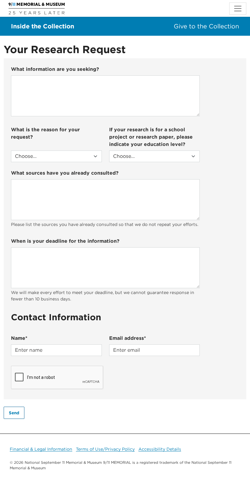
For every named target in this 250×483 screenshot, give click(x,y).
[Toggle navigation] (237, 8)
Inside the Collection (42, 26)
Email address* (127, 338)
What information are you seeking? (55, 69)
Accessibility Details (159, 449)
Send (14, 412)
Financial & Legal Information (41, 449)
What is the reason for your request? (45, 133)
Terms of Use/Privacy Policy (105, 449)
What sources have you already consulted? (65, 173)
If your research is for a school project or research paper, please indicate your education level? (151, 137)
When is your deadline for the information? (65, 241)
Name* (19, 338)
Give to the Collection (206, 26)
